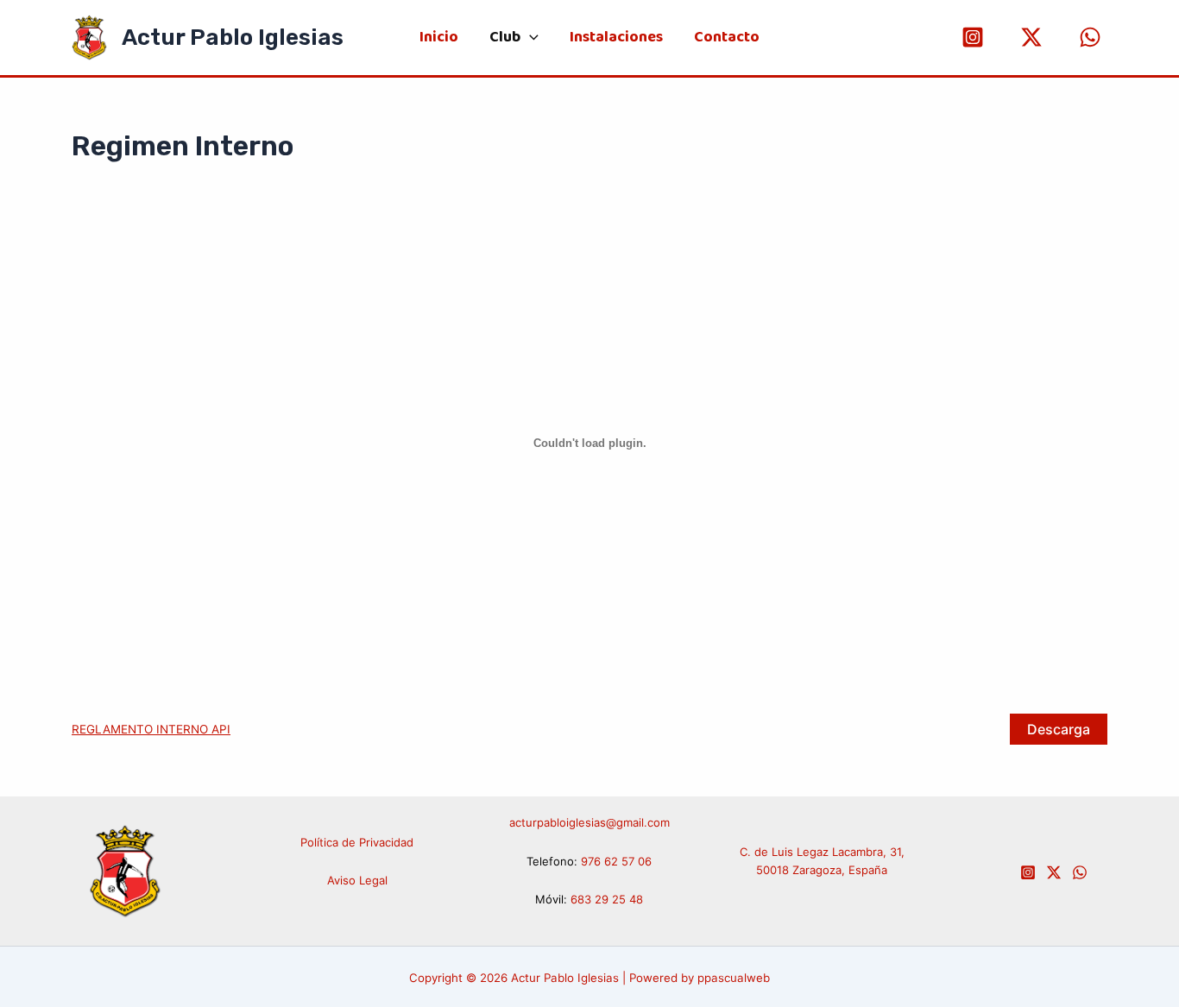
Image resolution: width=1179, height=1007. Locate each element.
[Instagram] (972, 37)
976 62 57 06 (616, 861)
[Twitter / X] (1031, 37)
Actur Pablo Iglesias (233, 37)
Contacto (727, 37)
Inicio (438, 37)
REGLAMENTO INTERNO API (151, 729)
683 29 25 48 (607, 899)
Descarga (1058, 729)
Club (504, 37)
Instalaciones (616, 37)
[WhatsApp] (1090, 37)
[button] (529, 37)
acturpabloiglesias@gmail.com (589, 822)
